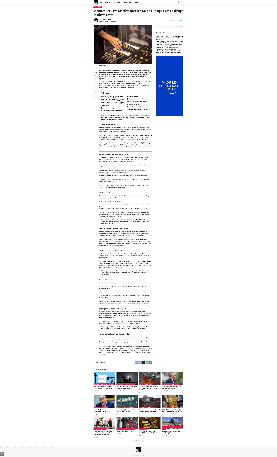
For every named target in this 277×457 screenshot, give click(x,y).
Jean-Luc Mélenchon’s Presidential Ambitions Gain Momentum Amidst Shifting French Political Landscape (169, 38)
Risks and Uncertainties (133, 104)
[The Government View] (96, 2)
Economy (111, 384)
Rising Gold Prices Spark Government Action (113, 110)
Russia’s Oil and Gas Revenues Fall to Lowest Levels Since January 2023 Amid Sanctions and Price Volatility (104, 433)
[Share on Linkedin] (95, 86)
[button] (179, 2)
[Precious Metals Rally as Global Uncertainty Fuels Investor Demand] (150, 423)
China (141, 384)
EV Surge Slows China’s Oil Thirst (125, 431)
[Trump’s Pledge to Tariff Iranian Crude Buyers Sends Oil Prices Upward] (104, 401)
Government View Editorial (105, 19)
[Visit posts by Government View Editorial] (96, 20)
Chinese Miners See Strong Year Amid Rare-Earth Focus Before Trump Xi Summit (148, 388)
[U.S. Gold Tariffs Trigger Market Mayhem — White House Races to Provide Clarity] (172, 401)
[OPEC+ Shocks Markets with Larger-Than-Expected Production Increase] (104, 378)
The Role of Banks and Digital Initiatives (137, 101)
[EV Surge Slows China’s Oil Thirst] (127, 423)
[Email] (95, 89)
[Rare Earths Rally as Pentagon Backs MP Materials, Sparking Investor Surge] (150, 401)
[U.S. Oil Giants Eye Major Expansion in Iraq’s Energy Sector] (172, 423)
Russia (104, 428)
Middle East (174, 426)
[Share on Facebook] (174, 20)
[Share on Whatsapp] (95, 82)
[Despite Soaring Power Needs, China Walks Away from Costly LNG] (127, 401)
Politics (105, 407)
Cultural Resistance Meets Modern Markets (138, 99)
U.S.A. (177, 384)
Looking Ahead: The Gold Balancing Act (137, 106)
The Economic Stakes (133, 96)
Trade (133, 384)
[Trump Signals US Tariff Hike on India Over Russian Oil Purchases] (172, 378)
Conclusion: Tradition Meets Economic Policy (138, 109)
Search (180, 26)
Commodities (98, 6)
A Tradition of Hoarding (108, 108)
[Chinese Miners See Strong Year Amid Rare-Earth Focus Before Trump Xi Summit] (150, 378)
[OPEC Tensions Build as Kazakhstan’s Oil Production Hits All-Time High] (127, 378)
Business (97, 384)
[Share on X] (177, 20)
